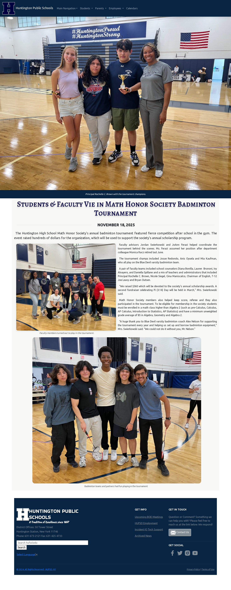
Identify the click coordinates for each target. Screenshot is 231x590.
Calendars (132, 8)
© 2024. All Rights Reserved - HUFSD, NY (36, 569)
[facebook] (172, 553)
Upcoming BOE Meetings (149, 517)
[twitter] (180, 553)
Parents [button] (99, 8)
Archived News (143, 535)
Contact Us (182, 532)
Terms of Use (208, 569)
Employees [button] (115, 8)
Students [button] (85, 8)
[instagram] (187, 553)
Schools (40, 517)
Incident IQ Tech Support (149, 529)
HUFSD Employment (146, 523)
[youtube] (195, 553)
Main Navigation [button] (66, 8)
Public (70, 511)
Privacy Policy (193, 569)
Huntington (45, 511)
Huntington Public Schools (34, 8)
